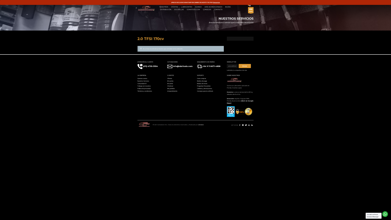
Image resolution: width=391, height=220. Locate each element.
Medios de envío (202, 83)
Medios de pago (202, 81)
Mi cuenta (170, 81)
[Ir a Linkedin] (252, 125)
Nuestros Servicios (143, 81)
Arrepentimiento (172, 91)
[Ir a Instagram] (242, 125)
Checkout (170, 86)
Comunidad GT (142, 83)
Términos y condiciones (144, 91)
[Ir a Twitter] (245, 125)
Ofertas (169, 78)
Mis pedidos (171, 88)
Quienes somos (142, 78)
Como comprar (201, 78)
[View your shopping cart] (250, 6)
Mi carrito (170, 83)
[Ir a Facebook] (239, 125)
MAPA (251, 10)
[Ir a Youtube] (248, 125)
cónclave (201, 125)
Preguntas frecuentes (204, 86)
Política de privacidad (144, 88)
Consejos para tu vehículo (205, 91)
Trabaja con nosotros (144, 86)
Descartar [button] (216, 2)
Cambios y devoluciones (204, 88)
